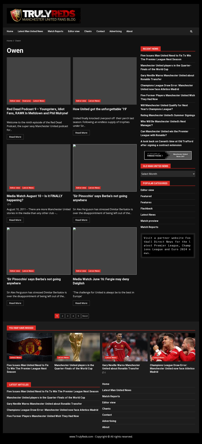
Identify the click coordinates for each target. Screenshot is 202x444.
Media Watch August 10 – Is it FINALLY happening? (39, 168)
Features (27, 101)
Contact (100, 31)
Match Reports (55, 31)
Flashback (147, 208)
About (129, 31)
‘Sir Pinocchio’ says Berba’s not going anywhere (105, 168)
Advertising (116, 31)
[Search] (191, 31)
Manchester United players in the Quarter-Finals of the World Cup (77, 347)
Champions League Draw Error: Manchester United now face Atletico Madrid (172, 347)
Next (85, 315)
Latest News (38, 101)
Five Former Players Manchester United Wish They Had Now (43, 416)
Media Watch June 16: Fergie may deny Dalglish (105, 251)
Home (10, 31)
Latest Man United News (30, 31)
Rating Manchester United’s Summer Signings (168, 115)
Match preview (149, 220)
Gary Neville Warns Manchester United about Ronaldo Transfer (125, 347)
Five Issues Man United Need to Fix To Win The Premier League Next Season (29, 347)
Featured (146, 196)
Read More (15, 136)
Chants (88, 31)
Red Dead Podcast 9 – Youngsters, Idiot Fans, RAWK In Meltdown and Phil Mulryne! (39, 81)
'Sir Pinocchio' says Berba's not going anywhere (39, 251)
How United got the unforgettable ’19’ (105, 81)
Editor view (74, 31)
